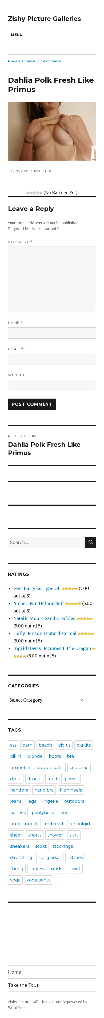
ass (13, 745)
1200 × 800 (43, 171)
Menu (16, 34)
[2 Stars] (31, 193)
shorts (34, 835)
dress (15, 778)
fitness (34, 778)
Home (14, 972)
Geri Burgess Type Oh (37, 588)
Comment (20, 242)
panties (18, 812)
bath (27, 745)
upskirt (58, 868)
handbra (19, 790)
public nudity (24, 823)
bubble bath (49, 767)
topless (37, 868)
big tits (84, 745)
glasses (70, 778)
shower (55, 835)
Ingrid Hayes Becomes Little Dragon (52, 648)
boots (55, 756)
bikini (15, 756)
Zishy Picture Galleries (44, 18)
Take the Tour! (23, 985)
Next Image (51, 61)
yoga (15, 880)
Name (15, 322)
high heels (71, 790)
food (52, 778)
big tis (64, 745)
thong (16, 868)
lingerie (50, 801)
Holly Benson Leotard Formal (45, 633)
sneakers (19, 846)
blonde (35, 756)
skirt (73, 835)
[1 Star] (28, 193)
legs (31, 801)
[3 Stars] (34, 193)
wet (76, 868)
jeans (15, 801)
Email (15, 349)
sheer (16, 835)
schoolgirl (79, 823)
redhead (54, 823)
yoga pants (38, 880)
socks (41, 846)
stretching (21, 857)
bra (70, 756)
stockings (63, 846)
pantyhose (43, 812)
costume (79, 767)
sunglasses (49, 857)
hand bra (44, 790)
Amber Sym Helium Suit (38, 603)
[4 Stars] (37, 193)
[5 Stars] (40, 193)
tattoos (75, 857)
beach (45, 745)
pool (65, 812)
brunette (20, 767)
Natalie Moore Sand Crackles (44, 618)
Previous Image (21, 61)
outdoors (74, 801)
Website (17, 375)
